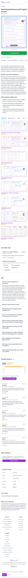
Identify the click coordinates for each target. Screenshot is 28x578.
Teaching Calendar (7, 550)
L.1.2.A (23, 252)
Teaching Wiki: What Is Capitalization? (10, 496)
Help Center (7, 554)
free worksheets (12, 503)
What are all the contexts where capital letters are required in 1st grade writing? (14, 321)
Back (4, 6)
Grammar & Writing (12, 60)
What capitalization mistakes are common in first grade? (14, 350)
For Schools (7, 539)
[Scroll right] (26, 118)
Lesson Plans (7, 543)
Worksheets (3, 60)
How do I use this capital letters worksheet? (14, 282)
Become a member (16, 508)
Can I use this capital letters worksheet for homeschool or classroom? (14, 315)
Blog (7, 541)
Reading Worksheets (7, 521)
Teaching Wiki (7, 546)
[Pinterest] (14, 566)
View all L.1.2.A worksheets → (8, 257)
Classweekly (5, 2)
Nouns (18, 118)
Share (10, 57)
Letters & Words (11, 118)
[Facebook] (12, 566)
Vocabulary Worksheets (7, 527)
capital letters (15, 69)
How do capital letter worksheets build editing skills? (14, 327)
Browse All (7, 529)
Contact (7, 556)
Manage (9, 574)
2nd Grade (20, 523)
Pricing (7, 537)
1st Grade (21, 60)
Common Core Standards (7, 548)
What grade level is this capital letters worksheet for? (14, 309)
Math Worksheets (7, 519)
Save (4, 57)
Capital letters (7, 270)
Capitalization (14, 267)
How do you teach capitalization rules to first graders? (14, 344)
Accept (4, 574)
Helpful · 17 (5, 406)
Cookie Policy (20, 571)
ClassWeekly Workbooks (7, 552)
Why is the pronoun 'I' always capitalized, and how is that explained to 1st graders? (14, 333)
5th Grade (21, 529)
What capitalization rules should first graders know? (14, 338)
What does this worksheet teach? (14, 304)
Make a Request (14, 460)
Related (3, 118)
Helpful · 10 (5, 433)
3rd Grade (21, 525)
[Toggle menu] (25, 2)
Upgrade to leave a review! (9, 378)
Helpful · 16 (5, 419)
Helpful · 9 (5, 392)
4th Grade (21, 527)
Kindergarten (21, 519)
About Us (7, 535)
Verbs (24, 118)
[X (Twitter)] (16, 566)
